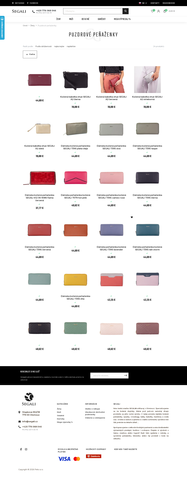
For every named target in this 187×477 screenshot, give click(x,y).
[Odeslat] (125, 375)
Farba (32, 54)
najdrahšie (71, 46)
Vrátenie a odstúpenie (95, 418)
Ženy (32, 26)
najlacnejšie (59, 46)
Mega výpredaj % (65, 422)
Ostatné (60, 415)
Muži (59, 412)
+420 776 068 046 (46, 10)
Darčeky (60, 419)
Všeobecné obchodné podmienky (95, 413)
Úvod (25, 26)
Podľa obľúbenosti (43, 46)
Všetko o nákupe (92, 409)
